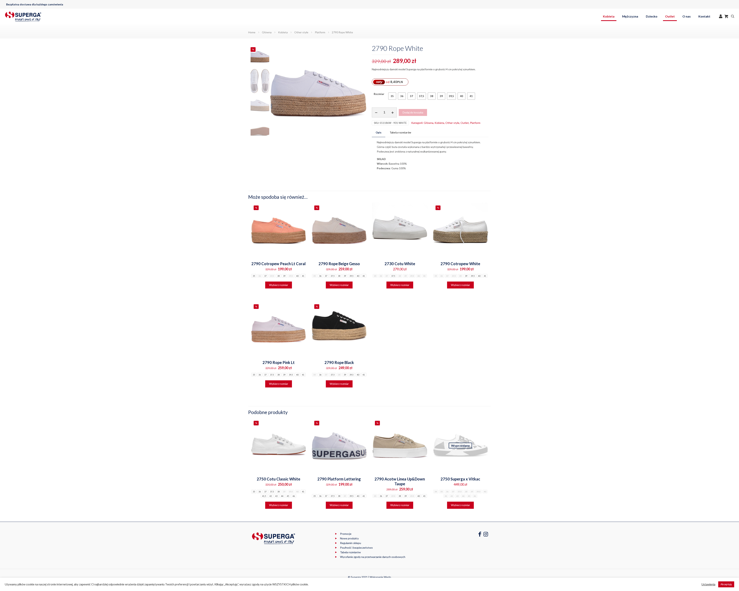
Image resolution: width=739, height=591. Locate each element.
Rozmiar (379, 94)
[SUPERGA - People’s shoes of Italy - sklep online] (23, 16)
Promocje (345, 533)
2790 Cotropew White (460, 263)
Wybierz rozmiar (278, 285)
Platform (320, 32)
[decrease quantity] (376, 112)
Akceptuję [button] (726, 584)
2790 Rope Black (339, 362)
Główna (267, 32)
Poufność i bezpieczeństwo (356, 547)
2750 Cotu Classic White (278, 479)
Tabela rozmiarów (400, 132)
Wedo (387, 577)
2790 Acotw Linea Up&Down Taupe (400, 481)
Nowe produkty (349, 538)
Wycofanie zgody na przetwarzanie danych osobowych (372, 556)
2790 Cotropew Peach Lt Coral (278, 263)
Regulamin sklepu (350, 543)
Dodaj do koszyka (413, 112)
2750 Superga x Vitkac (460, 479)
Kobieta (283, 32)
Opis (378, 132)
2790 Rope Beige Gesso (339, 263)
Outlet (465, 122)
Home (251, 32)
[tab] (378, 132)
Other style (301, 32)
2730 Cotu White (400, 263)
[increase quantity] (392, 112)
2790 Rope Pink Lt (278, 362)
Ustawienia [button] (708, 584)
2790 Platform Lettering (339, 479)
